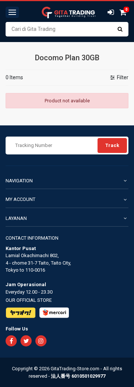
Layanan (16, 218)
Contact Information (32, 238)
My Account (20, 199)
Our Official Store (29, 300)
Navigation (19, 180)
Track (112, 145)
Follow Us (17, 329)
